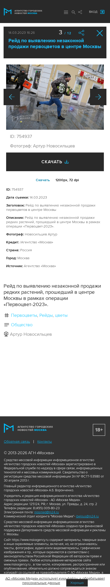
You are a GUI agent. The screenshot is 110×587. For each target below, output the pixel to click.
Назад (12, 97)
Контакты (44, 441)
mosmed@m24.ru (46, 512)
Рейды (46, 315)
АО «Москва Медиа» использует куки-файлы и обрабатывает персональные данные (55, 580)
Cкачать (43, 180)
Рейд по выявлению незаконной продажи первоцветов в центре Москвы (54, 44)
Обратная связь (17, 441)
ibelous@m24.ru (87, 516)
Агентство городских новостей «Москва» (23, 12)
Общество (21, 325)
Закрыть (99, 33)
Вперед (98, 97)
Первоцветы (24, 315)
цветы (61, 315)
